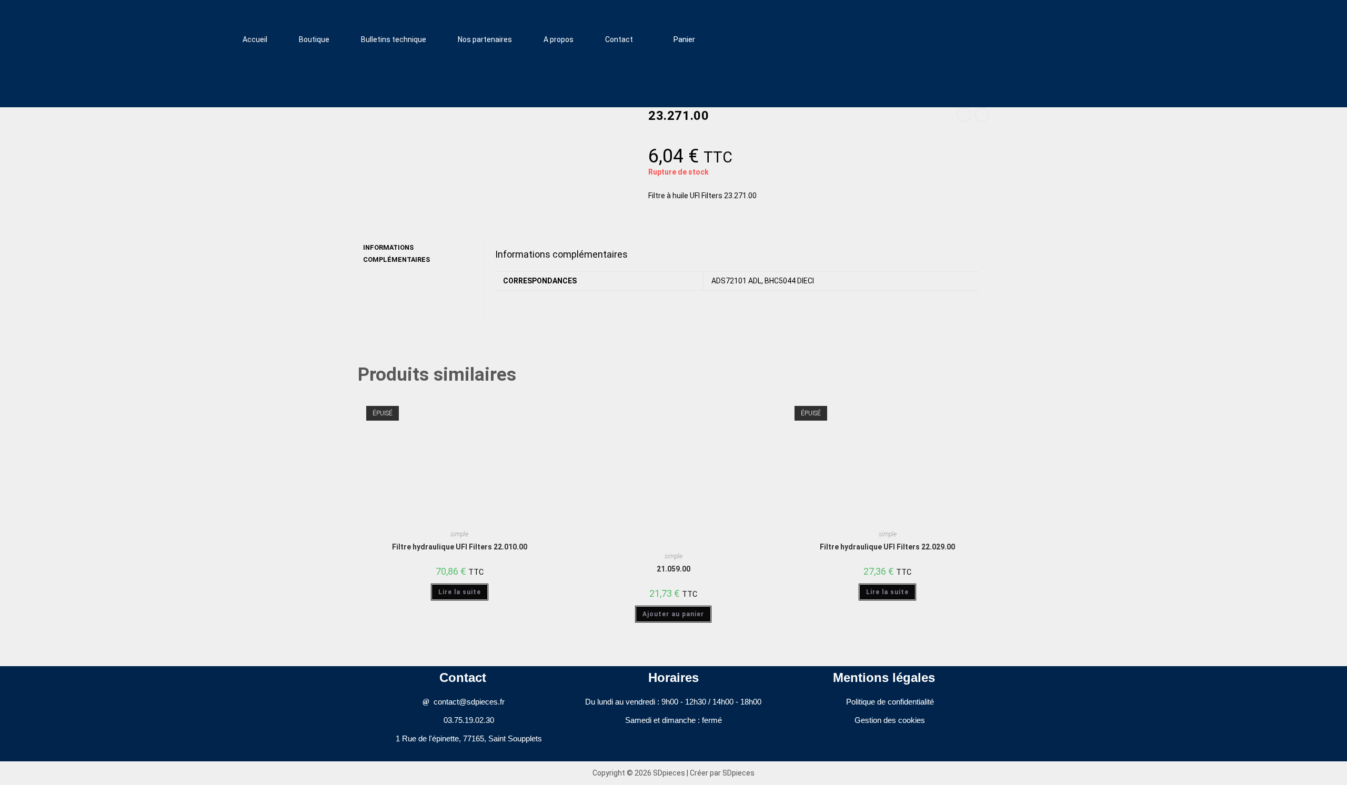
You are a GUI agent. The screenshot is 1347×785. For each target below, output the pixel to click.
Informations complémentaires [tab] (396, 253)
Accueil (255, 39)
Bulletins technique (393, 39)
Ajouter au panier (673, 614)
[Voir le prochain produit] (981, 114)
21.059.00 (673, 569)
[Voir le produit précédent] (964, 114)
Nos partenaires (485, 39)
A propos (559, 39)
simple (459, 534)
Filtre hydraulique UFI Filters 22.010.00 (459, 547)
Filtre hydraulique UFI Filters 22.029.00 (887, 547)
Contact (619, 39)
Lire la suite (459, 592)
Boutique (314, 39)
